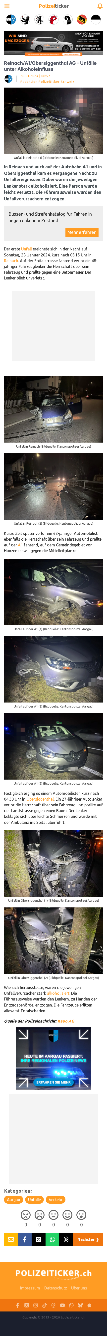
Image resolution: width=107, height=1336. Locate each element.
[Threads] (53, 1305)
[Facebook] (17, 1305)
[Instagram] (35, 1305)
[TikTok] (44, 1305)
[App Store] (89, 1305)
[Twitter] (26, 1305)
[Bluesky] (80, 1305)
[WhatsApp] (71, 1305)
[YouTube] (62, 1305)
